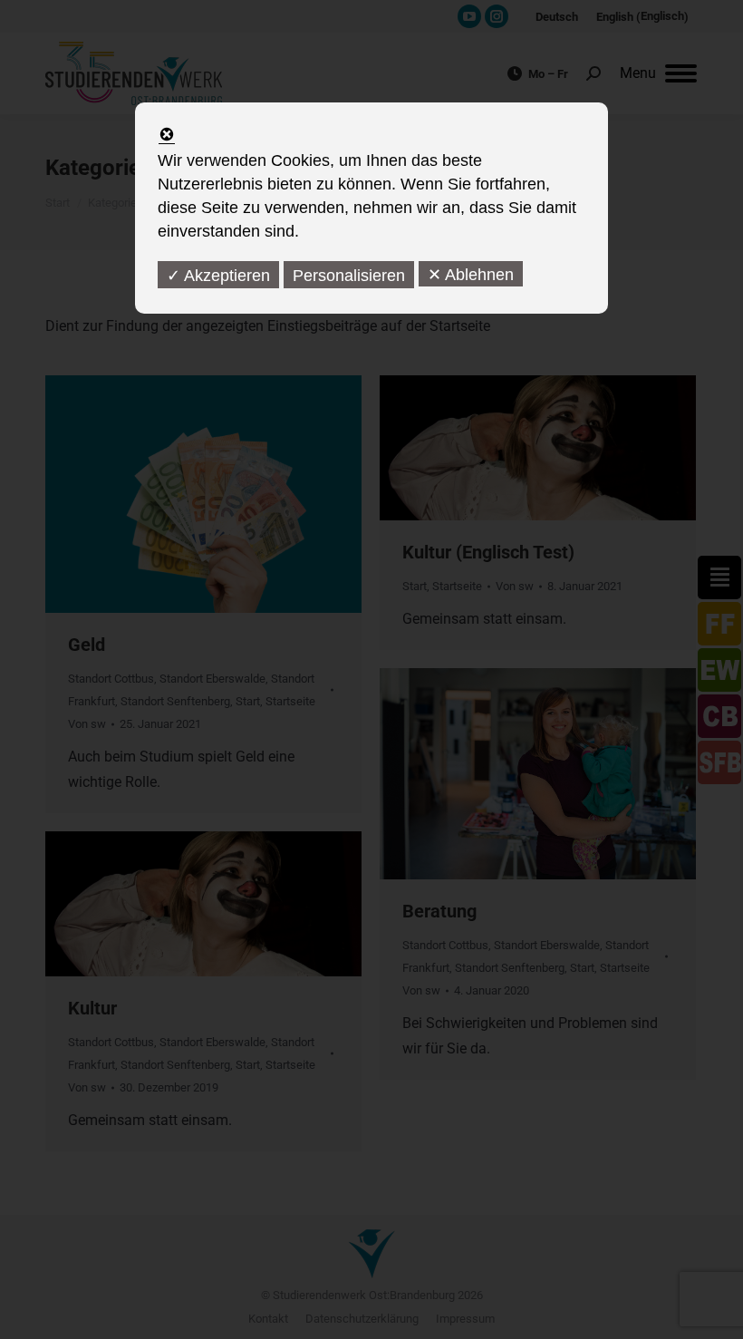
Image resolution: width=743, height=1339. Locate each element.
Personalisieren (349, 276)
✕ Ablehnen (471, 275)
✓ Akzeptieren (218, 276)
